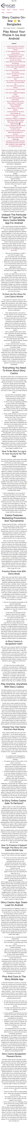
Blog (3, 12)
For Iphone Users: (15, 129)
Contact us (9, 12)
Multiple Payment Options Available (15, 135)
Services (15, 9)
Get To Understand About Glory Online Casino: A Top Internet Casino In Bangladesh (15, 103)
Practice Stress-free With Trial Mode (15, 65)
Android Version (15, 106)
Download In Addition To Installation (15, 118)
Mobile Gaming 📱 (15, 123)
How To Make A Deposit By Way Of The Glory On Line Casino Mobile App (15, 82)
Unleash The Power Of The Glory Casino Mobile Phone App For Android (15, 48)
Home (3, 9)
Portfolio (21, 9)
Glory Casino (15, 96)
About (8, 9)
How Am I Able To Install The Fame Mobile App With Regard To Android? (15, 132)
